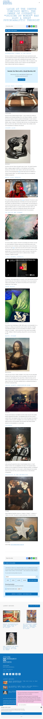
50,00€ (13, 580)
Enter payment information (21, 594)
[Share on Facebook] (27, 26)
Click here (21, 79)
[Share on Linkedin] (31, 26)
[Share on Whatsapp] (34, 26)
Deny (21, 716)
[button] (41, 707)
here (19, 171)
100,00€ (18, 580)
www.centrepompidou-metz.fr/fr (17, 544)
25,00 (8, 580)
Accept (21, 713)
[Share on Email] (36, 26)
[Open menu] (39, 2)
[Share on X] (29, 26)
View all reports (34, 605)
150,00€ (24, 580)
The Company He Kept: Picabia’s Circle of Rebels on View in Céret (11, 648)
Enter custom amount (33, 580)
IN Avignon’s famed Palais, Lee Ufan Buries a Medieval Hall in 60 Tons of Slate (30, 626)
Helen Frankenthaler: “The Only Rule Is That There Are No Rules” (11, 626)
